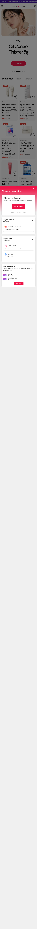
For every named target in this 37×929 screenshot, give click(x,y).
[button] (18, 221)
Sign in (24, 212)
